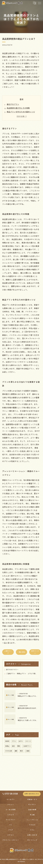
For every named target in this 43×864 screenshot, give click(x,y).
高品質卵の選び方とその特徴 (18, 108)
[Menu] (39, 3)
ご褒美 (27, 751)
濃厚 (16, 751)
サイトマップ (32, 840)
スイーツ (28, 741)
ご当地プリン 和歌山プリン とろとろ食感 (21, 674)
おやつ (21, 741)
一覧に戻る (21, 652)
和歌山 (7, 746)
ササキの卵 (8, 751)
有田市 (7, 741)
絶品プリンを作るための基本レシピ (21, 112)
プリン (14, 741)
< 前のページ (8, 652)
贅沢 (21, 751)
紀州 (13, 746)
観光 (18, 746)
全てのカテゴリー (12, 670)
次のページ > (35, 652)
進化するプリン (13, 104)
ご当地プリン (27, 746)
